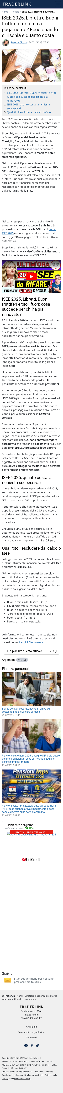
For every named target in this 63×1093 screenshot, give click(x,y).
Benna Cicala (19, 42)
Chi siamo (31, 1026)
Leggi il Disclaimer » (31, 642)
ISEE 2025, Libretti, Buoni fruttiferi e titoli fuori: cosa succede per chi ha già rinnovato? (31, 96)
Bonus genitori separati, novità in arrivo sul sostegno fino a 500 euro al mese (26, 710)
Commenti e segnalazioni (31, 1032)
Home (5, 11)
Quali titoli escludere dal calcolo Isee (29, 112)
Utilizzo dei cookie (22, 1078)
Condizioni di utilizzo (11, 1075)
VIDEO (22, 660)
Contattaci (31, 1037)
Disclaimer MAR (31, 1075)
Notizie (15, 11)
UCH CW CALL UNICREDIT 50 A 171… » (32, 832)
